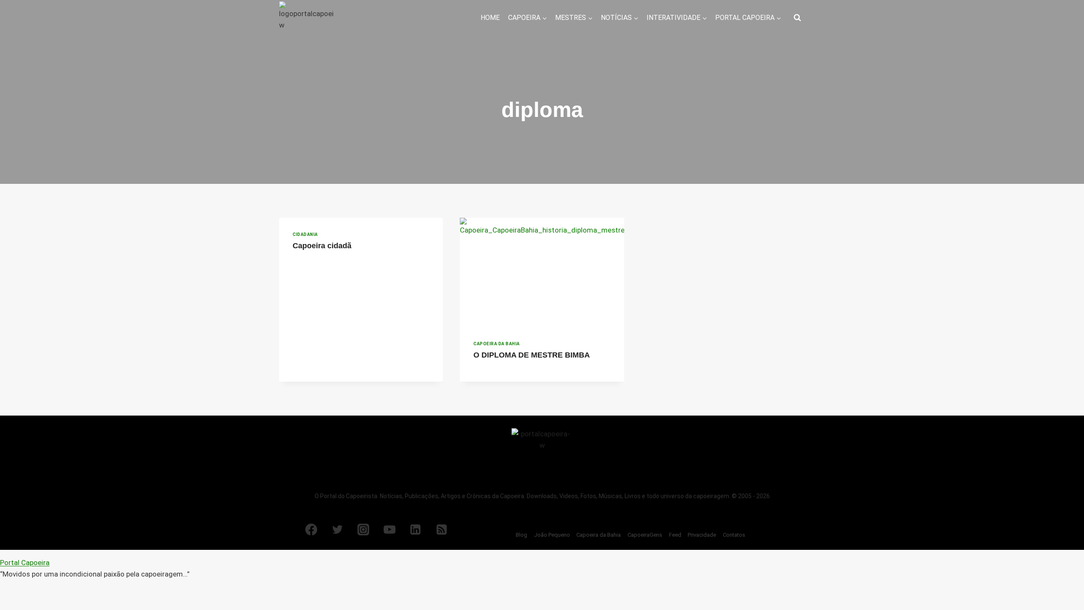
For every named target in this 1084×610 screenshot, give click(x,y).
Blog (521, 535)
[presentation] (542, 272)
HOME (490, 18)
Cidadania (305, 234)
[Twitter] (337, 529)
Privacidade (702, 535)
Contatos (734, 535)
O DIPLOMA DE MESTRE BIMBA (531, 355)
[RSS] (442, 529)
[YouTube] (389, 529)
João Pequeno (552, 535)
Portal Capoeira (25, 562)
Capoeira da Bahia (496, 343)
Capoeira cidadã (322, 245)
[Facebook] (311, 529)
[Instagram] (363, 529)
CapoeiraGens (645, 535)
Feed (675, 535)
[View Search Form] (797, 17)
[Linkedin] (415, 529)
